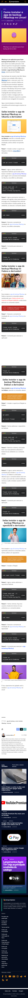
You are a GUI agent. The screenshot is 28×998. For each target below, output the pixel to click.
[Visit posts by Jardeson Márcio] (3, 735)
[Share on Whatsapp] (10, 24)
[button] (3, 2)
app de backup (11, 721)
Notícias (12, 859)
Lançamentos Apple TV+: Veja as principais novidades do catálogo (14, 865)
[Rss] (3, 980)
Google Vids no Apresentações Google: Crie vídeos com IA (12, 823)
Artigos (5, 811)
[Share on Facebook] (5, 24)
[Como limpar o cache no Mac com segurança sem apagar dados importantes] (14, 776)
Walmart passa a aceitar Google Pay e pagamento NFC (13, 849)
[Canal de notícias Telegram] (6, 980)
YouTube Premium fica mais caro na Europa (13, 814)
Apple (5, 859)
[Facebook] (24, 735)
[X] (6, 976)
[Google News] (13, 976)
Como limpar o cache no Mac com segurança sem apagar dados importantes (13, 788)
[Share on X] (7, 24)
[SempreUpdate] (14, 1)
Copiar (23, 162)
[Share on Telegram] (13, 24)
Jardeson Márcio (9, 20)
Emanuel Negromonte (8, 792)
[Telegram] (24, 976)
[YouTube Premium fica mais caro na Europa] (14, 802)
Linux (4, 9)
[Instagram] (25, 735)
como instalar (19, 721)
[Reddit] (21, 976)
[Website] (22, 735)
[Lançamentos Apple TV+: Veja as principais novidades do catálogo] (14, 878)
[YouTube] (10, 976)
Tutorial (9, 723)
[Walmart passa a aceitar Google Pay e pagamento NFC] (14, 837)
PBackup (4, 80)
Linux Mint (16, 151)
